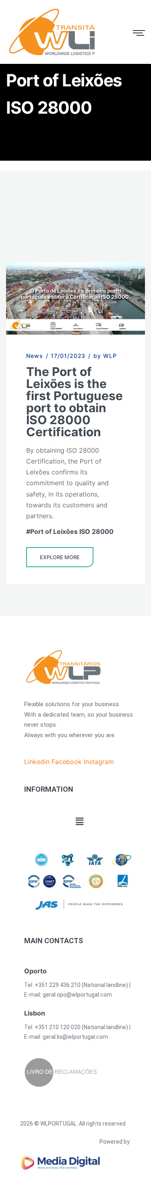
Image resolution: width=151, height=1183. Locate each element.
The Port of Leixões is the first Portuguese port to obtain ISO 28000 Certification (74, 401)
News (34, 355)
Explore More (60, 557)
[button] (79, 821)
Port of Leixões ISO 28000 (72, 531)
